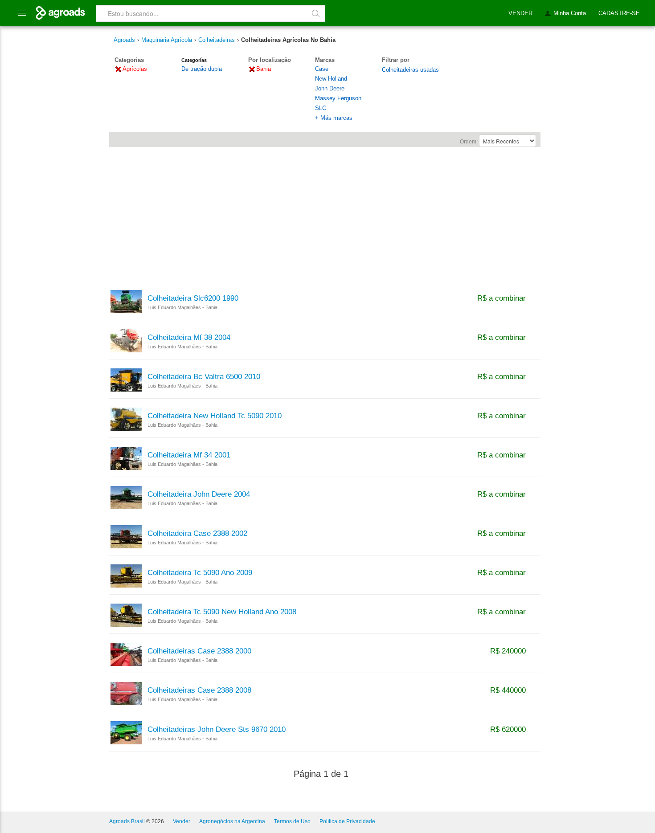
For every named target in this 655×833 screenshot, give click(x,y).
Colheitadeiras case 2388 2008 (199, 690)
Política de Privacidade (347, 821)
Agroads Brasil (127, 821)
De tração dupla (201, 68)
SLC (320, 108)
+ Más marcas (333, 117)
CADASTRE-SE (619, 13)
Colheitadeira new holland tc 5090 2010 (214, 416)
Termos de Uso (292, 821)
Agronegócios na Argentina (232, 821)
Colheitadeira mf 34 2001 (188, 455)
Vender (181, 821)
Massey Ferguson (338, 98)
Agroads (124, 40)
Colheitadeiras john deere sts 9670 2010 (216, 730)
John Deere (329, 88)
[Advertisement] (324, 214)
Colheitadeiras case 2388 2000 (199, 651)
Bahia (263, 68)
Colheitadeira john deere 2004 (198, 494)
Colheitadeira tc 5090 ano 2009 (199, 573)
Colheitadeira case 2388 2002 (197, 534)
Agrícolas (135, 68)
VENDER (520, 13)
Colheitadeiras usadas (410, 69)
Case (321, 68)
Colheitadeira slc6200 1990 (192, 298)
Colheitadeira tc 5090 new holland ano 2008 (221, 612)
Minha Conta (569, 13)
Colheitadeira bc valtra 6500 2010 (203, 377)
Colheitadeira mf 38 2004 (188, 338)
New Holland (331, 78)
